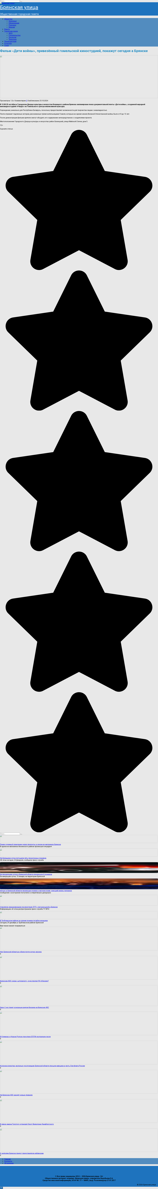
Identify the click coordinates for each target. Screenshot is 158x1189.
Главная (7, 1159)
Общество (8, 19)
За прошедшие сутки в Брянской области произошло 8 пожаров (26, 874)
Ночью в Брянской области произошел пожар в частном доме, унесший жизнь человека (36, 891)
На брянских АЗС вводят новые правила (16, 1095)
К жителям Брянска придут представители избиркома (22, 1153)
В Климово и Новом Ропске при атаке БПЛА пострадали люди (25, 1037)
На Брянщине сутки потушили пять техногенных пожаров (23, 858)
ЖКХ (10, 33)
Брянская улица (19, 7)
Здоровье (13, 21)
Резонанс (12, 25)
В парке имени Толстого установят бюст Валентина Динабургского (27, 1124)
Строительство (15, 35)
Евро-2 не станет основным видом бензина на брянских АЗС (24, 1007)
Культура (8, 43)
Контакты (8, 1161)
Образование (14, 23)
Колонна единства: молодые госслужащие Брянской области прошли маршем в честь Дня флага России (42, 1066)
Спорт (6, 46)
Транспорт (13, 39)
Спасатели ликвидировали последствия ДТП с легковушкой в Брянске (29, 907)
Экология (12, 37)
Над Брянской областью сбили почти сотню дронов (21, 952)
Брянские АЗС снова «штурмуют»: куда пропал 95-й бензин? (24, 981)
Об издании (9, 1163)
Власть (7, 29)
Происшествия (10, 41)
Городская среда (11, 31)
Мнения (12, 27)
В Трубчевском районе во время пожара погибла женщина (24, 921)
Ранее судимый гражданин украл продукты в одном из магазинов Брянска (30, 844)
